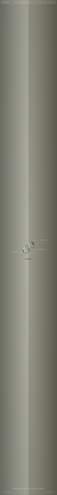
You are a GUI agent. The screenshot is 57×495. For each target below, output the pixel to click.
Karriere (40, 2)
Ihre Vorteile (16, 2)
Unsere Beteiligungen (22, 2)
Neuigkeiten (45, 2)
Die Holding (29, 2)
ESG (36, 2)
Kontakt (49, 2)
